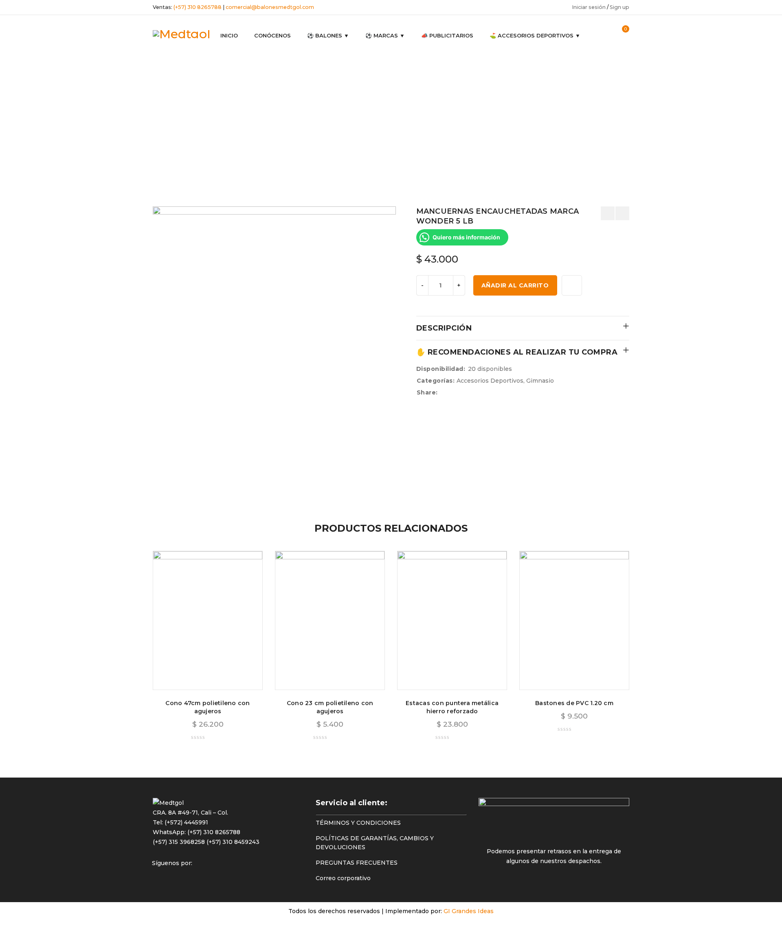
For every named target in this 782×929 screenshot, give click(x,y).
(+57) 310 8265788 (198, 7)
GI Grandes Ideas (469, 911)
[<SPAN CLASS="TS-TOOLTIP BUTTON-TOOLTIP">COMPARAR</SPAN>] (572, 285)
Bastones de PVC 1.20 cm (574, 703)
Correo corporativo (343, 878)
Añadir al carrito (515, 285)
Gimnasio (351, 117)
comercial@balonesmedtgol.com (270, 7)
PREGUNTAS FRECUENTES (357, 862)
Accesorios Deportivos (296, 117)
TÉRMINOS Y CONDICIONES (358, 822)
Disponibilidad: (441, 368)
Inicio (247, 117)
